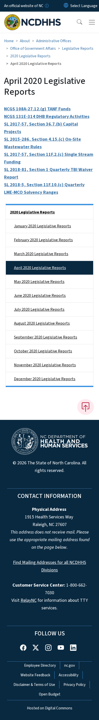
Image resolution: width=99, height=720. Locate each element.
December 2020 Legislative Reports (44, 379)
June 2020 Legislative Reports (40, 295)
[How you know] (46, 6)
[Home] (32, 17)
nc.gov (69, 665)
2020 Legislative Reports (30, 56)
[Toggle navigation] (92, 22)
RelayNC (29, 600)
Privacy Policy (74, 684)
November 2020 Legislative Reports (45, 365)
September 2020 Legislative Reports (45, 337)
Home (9, 41)
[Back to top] (85, 407)
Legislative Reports (77, 48)
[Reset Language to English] (66, 6)
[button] (76, 22)
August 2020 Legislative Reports (42, 323)
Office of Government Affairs (33, 48)
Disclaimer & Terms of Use (34, 684)
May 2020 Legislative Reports (39, 281)
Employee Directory (40, 665)
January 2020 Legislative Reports (42, 226)
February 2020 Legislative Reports (43, 240)
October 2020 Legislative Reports (43, 351)
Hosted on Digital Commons (49, 708)
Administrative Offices (53, 41)
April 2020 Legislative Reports (40, 268)
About (25, 41)
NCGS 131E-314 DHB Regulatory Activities (46, 116)
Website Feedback (35, 675)
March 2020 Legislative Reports (41, 254)
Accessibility (68, 675)
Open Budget (49, 694)
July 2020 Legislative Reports (39, 309)
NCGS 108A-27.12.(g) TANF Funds (37, 109)
